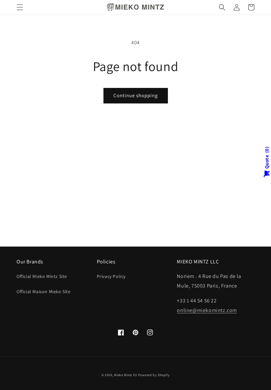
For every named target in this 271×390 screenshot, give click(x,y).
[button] (20, 7)
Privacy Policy (111, 276)
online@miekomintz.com (207, 310)
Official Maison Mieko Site (44, 291)
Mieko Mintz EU (125, 375)
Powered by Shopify (154, 375)
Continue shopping (135, 95)
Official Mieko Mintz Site (42, 276)
